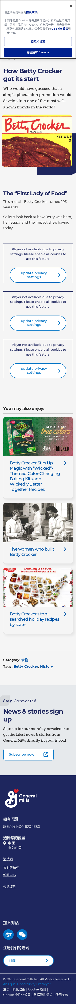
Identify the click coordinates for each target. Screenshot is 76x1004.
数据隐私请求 (43, 995)
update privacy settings (34, 275)
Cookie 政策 (60, 28)
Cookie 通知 (37, 989)
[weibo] (8, 934)
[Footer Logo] (21, 798)
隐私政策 (18, 989)
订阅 (12, 960)
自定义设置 (38, 41)
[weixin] (22, 934)
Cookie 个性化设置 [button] (17, 995)
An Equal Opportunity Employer (27, 984)
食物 (24, 660)
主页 (6, 989)
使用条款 (62, 995)
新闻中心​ (9, 875)
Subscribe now (21, 754)
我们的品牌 (11, 867)
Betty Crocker (26, 667)
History (46, 667)
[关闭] (71, 6)
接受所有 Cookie (38, 52)
